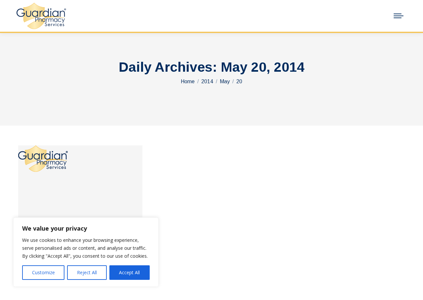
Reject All (87, 272)
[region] (86, 252)
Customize (43, 272)
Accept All (129, 272)
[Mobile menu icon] (398, 16)
